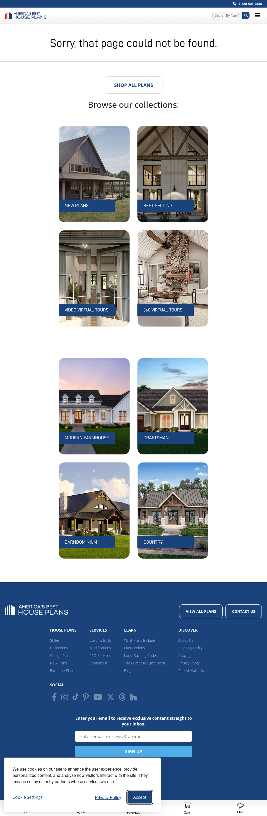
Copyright (186, 655)
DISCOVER (188, 630)
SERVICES (98, 630)
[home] (27, 15)
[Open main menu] (257, 15)
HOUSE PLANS (63, 630)
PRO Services (100, 655)
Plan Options (134, 647)
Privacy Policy (108, 797)
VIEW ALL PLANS (201, 611)
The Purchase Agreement (144, 663)
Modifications (100, 647)
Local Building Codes (141, 655)
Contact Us (98, 663)
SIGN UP (133, 751)
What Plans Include (139, 640)
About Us (185, 640)
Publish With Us (191, 670)
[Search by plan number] (246, 15)
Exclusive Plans (62, 670)
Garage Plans (60, 655)
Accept (140, 797)
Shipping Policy (190, 647)
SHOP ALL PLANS (133, 85)
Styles (55, 640)
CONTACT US (243, 611)
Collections (59, 647)
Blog (127, 670)
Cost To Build (100, 640)
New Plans (58, 663)
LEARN (130, 630)
